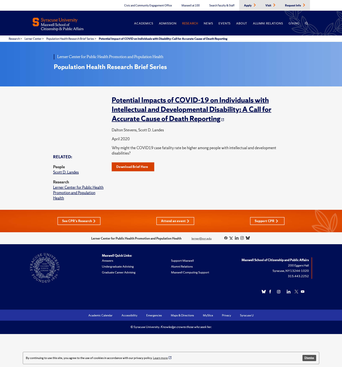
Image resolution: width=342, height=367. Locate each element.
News (208, 23)
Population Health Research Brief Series (70, 39)
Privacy (226, 315)
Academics (143, 23)
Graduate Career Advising (119, 272)
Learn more (160, 358)
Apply (248, 5)
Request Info (293, 5)
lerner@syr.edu (201, 238)
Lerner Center (33, 39)
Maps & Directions (182, 315)
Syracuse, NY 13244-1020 (291, 271)
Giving (294, 23)
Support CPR (264, 221)
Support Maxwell (182, 260)
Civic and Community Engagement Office (148, 5)
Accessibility (129, 315)
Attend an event (173, 221)
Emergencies (154, 315)
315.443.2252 (298, 276)
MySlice (208, 315)
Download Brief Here (132, 167)
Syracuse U (247, 315)
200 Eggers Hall (298, 265)
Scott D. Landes (66, 172)
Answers (107, 260)
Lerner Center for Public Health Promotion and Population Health (78, 193)
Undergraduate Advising (118, 266)
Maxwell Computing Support (190, 272)
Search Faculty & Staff (221, 5)
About (241, 23)
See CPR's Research (77, 221)
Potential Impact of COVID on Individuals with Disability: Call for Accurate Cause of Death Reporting (163, 39)
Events (224, 23)
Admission (168, 23)
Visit (268, 5)
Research (190, 23)
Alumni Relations (268, 23)
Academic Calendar (100, 315)
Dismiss (309, 358)
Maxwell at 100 (191, 5)
